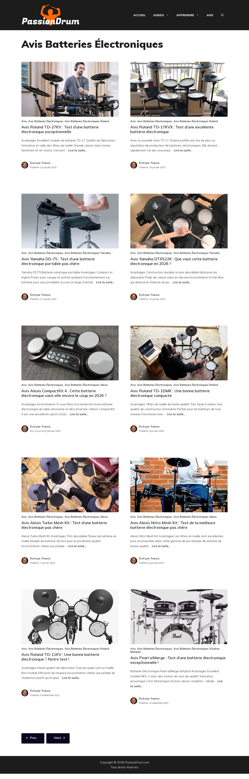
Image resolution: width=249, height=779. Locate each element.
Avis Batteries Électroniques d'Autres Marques (175, 650)
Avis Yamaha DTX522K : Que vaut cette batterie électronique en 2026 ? (174, 261)
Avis (210, 15)
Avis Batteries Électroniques (45, 121)
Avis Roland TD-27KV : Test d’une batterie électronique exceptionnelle (60, 129)
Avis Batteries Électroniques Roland (87, 121)
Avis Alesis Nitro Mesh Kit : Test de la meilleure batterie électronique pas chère (172, 525)
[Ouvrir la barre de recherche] (222, 15)
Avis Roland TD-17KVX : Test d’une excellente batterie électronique (172, 129)
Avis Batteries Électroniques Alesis (86, 385)
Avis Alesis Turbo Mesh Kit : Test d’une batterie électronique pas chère (64, 525)
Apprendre (185, 15)
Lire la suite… (77, 150)
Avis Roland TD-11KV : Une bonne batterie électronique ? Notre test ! (60, 657)
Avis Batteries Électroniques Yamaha (88, 253)
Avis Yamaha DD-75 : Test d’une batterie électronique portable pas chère (58, 261)
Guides (158, 15)
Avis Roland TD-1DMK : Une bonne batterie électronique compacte (170, 393)
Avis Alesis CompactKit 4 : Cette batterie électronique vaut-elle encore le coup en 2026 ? (64, 393)
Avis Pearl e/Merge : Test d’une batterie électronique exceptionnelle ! (178, 660)
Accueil (139, 15)
